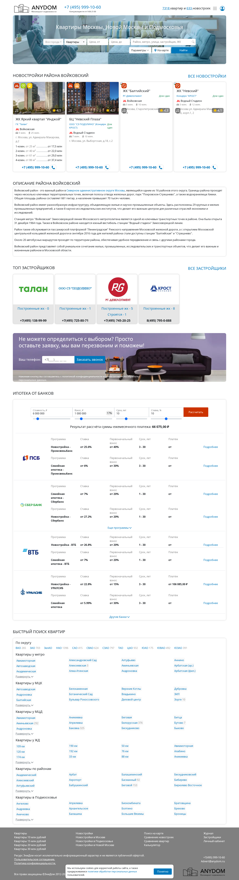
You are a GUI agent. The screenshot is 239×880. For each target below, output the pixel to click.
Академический (26, 775)
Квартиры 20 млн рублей (30, 845)
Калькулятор (152, 845)
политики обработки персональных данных (112, 871)
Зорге (178, 699)
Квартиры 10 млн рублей (30, 837)
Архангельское (78, 808)
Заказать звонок (90, 359)
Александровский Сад (83, 660)
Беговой (127, 785)
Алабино (179, 751)
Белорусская (130, 723)
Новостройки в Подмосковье (94, 841)
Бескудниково (130, 728)
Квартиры (20, 833)
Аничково (22, 814)
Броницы (180, 814)
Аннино (179, 660)
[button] (16, 110)
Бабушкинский (78, 785)
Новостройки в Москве (90, 837)
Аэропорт (75, 780)
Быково (179, 728)
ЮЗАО (178, 648)
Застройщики (212, 837)
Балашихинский (132, 774)
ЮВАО (161, 648)
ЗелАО (48, 648)
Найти (183, 50)
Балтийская (23, 700)
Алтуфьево (128, 660)
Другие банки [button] (118, 617)
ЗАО (33, 648)
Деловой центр (131, 699)
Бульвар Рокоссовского (84, 699)
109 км (20, 746)
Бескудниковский (185, 774)
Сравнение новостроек (159, 837)
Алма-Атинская (78, 671)
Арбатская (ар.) (183, 665)
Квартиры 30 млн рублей (30, 849)
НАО (59, 648)
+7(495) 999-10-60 (214, 857)
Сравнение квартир (156, 841)
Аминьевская (130, 665)
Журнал (208, 833)
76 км (125, 751)
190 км (73, 746)
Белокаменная (78, 689)
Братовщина (182, 803)
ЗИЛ (176, 694)
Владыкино (129, 694)
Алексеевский (25, 780)
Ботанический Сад (81, 694)
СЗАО (106, 648)
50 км (125, 746)
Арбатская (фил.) (184, 671)
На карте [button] (163, 50)
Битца (178, 717)
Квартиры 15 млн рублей (30, 841)
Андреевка (23, 809)
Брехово (179, 808)
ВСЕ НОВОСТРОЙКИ (207, 76)
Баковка (74, 728)
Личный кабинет (214, 841)
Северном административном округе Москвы (95, 190)
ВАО (19, 648)
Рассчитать (196, 412)
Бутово (178, 723)
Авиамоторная (25, 660)
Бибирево (180, 780)
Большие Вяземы (133, 814)
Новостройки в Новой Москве (95, 845)
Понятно (162, 871)
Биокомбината (131, 803)
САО (75, 648)
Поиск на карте (153, 833)
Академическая (26, 671)
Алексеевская (77, 665)
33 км (72, 756)
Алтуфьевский (25, 785)
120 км (20, 751)
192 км (73, 751)
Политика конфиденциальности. (35, 863)
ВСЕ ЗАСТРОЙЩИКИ (207, 268)
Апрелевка (76, 723)
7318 (166, 8)
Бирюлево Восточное (188, 785)
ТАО (120, 648)
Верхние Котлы (131, 689)
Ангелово (22, 803)
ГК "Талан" (21, 124)
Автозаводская (25, 666)
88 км (125, 756)
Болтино (127, 808)
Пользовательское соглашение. (34, 859)
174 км (20, 757)
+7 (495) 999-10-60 (82, 7)
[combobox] (53, 42)
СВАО (90, 648)
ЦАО (130, 648)
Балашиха (75, 814)
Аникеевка (75, 717)
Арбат (73, 774)
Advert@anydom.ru (213, 861)
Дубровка (180, 689)
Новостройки (84, 833)
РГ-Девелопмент (132, 95)
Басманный (129, 780)
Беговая (127, 717)
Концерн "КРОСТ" (187, 95)
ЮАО (145, 648)
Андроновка (129, 671)
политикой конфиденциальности (82, 376)
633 (189, 8)
